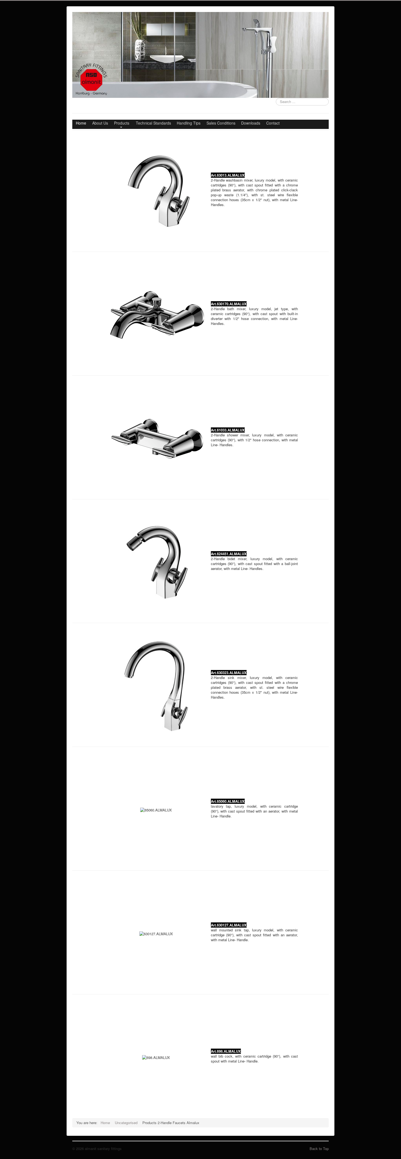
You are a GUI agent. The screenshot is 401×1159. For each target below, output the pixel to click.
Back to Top (319, 1148)
